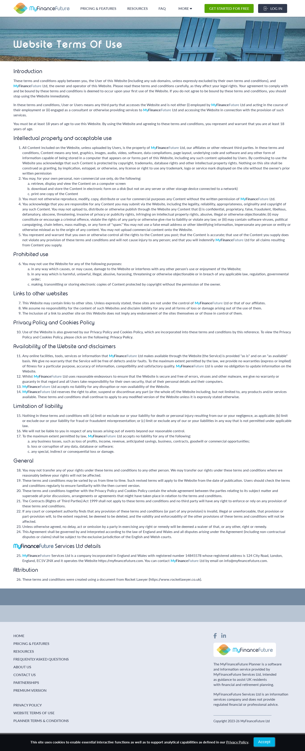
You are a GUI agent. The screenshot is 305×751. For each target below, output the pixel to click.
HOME (18, 635)
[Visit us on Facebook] (215, 635)
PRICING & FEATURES (98, 8)
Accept (264, 742)
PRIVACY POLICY (27, 705)
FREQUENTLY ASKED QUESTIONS (41, 659)
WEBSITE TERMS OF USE (33, 712)
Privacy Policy (121, 336)
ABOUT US (22, 666)
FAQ (162, 8)
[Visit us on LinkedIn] (223, 635)
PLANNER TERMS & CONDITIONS (41, 720)
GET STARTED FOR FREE (229, 8)
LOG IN (276, 8)
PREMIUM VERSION (29, 690)
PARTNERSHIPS (26, 682)
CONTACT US (24, 674)
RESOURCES (137, 8)
